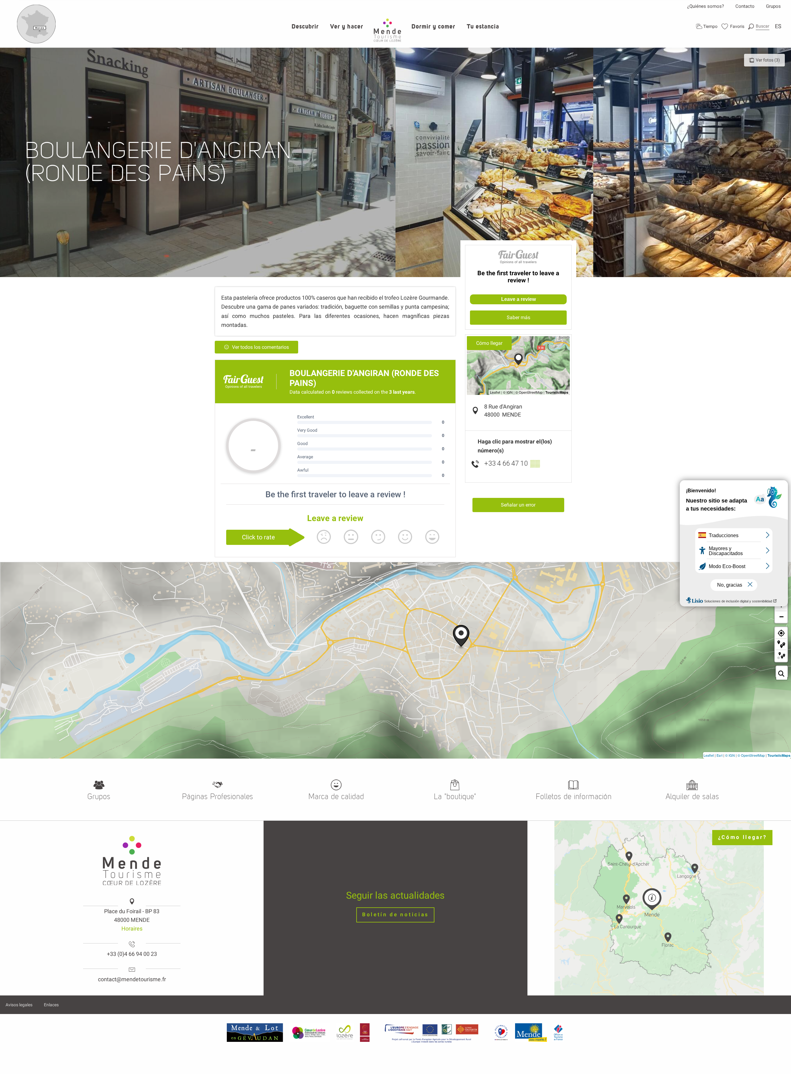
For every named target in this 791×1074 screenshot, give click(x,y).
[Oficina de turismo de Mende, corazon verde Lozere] (387, 30)
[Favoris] (733, 26)
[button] (759, 26)
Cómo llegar (489, 343)
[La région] (432, 1032)
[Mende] (531, 1032)
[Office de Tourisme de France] (558, 1032)
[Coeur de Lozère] (309, 1032)
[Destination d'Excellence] (501, 1032)
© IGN (730, 755)
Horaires (131, 928)
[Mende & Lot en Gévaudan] (255, 1032)
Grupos (773, 6)
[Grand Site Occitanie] (365, 1032)
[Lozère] (345, 1032)
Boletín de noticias (395, 915)
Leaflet (709, 755)
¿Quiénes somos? (705, 6)
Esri (719, 755)
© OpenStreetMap (751, 755)
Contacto (745, 6)
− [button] (781, 616)
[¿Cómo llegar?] (36, 42)
